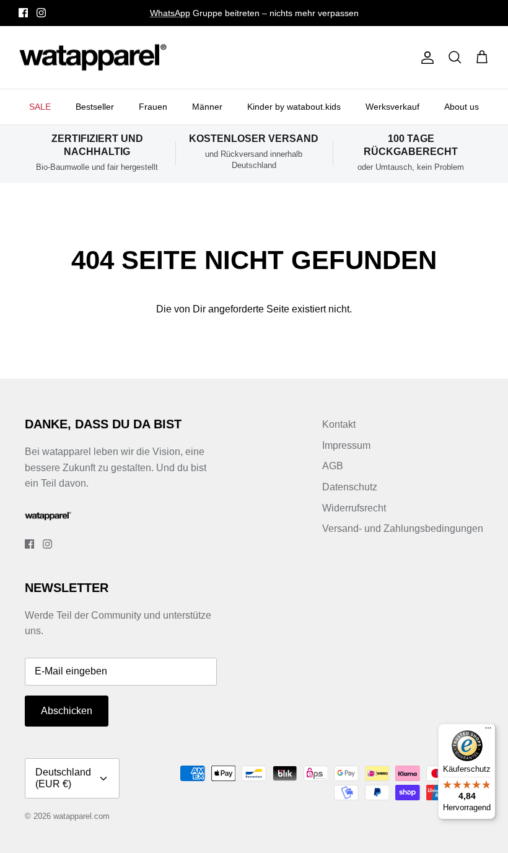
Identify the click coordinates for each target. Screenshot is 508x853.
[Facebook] (23, 12)
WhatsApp (170, 13)
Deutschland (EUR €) (63, 778)
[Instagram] (41, 12)
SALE (40, 107)
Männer (207, 107)
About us (461, 107)
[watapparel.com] (93, 57)
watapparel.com (81, 816)
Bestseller (95, 107)
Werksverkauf (392, 107)
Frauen (153, 107)
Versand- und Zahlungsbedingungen (402, 528)
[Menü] (488, 730)
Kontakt (339, 424)
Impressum (346, 445)
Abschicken (66, 710)
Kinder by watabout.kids (294, 107)
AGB (332, 466)
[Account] (425, 57)
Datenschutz (349, 487)
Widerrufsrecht (354, 508)
